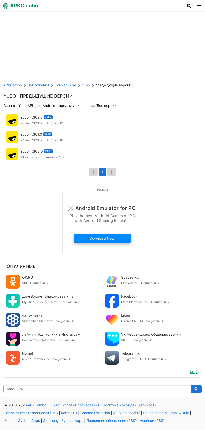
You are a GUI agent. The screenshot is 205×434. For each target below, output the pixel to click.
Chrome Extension (95, 413)
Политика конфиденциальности (129, 405)
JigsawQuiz (179, 413)
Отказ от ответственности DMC (31, 413)
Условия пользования (81, 405)
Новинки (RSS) (152, 420)
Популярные (20, 266)
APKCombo (13, 85)
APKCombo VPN (126, 413)
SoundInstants (155, 413)
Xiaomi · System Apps (22, 420)
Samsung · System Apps (63, 420)
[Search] (197, 389)
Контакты (69, 413)
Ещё (194, 372)
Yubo (10, 96)
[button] (189, 5)
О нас (55, 405)
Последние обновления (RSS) (111, 420)
